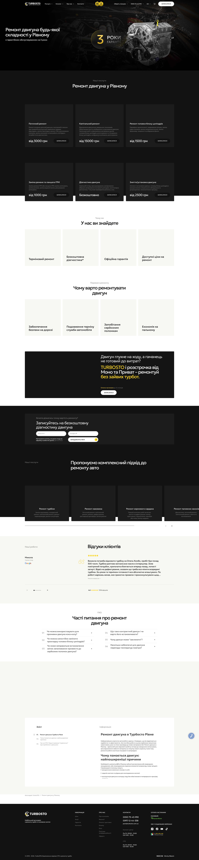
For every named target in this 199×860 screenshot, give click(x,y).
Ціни (76, 816)
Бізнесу (101, 825)
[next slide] (171, 526)
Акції (76, 819)
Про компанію (104, 816)
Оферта (101, 836)
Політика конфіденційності (105, 832)
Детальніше (58, 440)
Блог (100, 828)
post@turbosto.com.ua (130, 824)
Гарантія (78, 822)
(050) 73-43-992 (131, 817)
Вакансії (101, 819)
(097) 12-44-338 (130, 820)
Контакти (80, 4)
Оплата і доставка (105, 822)
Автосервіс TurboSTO (32, 795)
